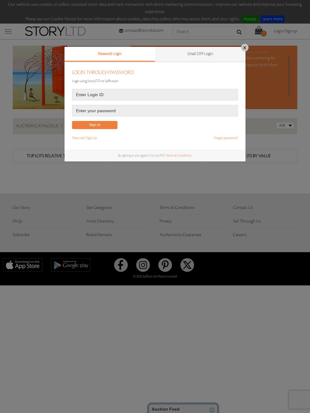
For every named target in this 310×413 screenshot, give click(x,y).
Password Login (110, 54)
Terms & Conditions (179, 156)
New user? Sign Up (84, 138)
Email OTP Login (200, 54)
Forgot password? (226, 138)
